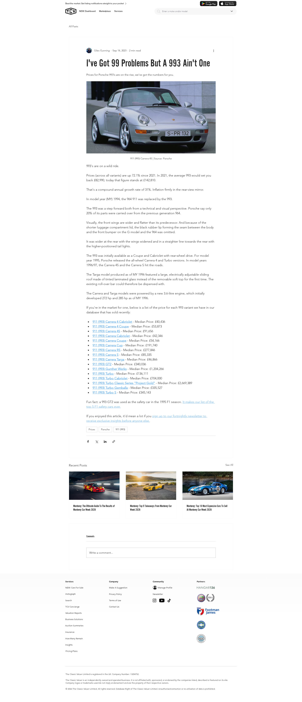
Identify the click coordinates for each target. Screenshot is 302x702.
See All (229, 464)
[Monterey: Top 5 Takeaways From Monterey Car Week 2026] (151, 485)
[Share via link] (113, 441)
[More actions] (213, 50)
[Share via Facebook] (88, 441)
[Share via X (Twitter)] (96, 441)
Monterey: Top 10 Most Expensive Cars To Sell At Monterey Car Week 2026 (207, 507)
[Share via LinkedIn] (105, 441)
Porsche (105, 429)
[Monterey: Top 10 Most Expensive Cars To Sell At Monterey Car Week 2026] (207, 485)
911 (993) (120, 429)
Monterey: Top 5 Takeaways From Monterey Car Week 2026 (151, 507)
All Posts (73, 26)
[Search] (158, 11)
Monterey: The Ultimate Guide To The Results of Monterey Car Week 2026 (94, 507)
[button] (105, 11)
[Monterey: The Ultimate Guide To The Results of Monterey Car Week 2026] (94, 485)
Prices (92, 429)
